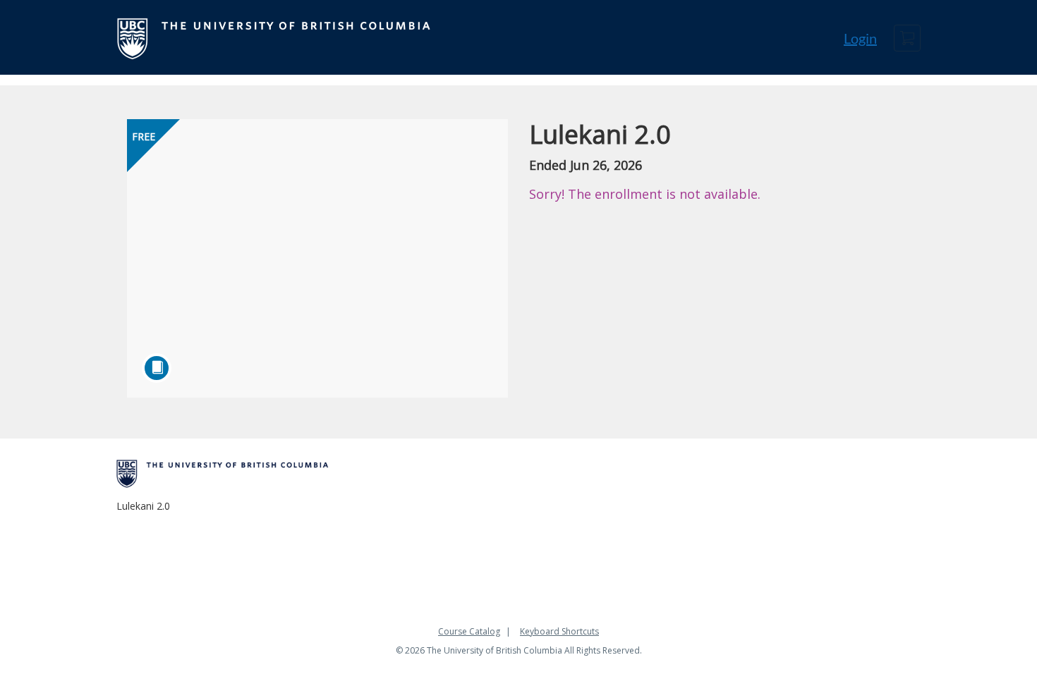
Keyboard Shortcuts (559, 631)
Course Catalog (469, 631)
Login (860, 38)
